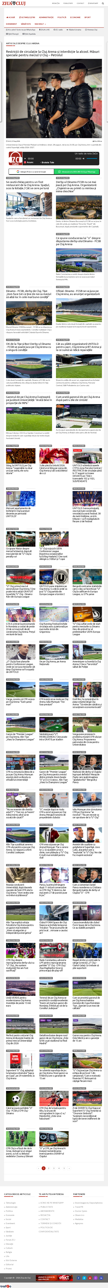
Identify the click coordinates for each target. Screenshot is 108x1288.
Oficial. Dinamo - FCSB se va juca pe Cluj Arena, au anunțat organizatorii (77, 292)
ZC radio (59, 30)
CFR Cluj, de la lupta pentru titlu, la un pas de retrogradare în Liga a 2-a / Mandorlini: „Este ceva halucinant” (52, 1113)
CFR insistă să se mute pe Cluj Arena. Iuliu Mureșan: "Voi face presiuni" (53, 702)
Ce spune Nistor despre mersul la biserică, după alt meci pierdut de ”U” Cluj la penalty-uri (19, 552)
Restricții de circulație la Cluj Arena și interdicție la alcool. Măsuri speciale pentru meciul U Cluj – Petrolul (52, 53)
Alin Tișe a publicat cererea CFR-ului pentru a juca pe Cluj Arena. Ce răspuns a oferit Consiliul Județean (20, 848)
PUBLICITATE (46, 1207)
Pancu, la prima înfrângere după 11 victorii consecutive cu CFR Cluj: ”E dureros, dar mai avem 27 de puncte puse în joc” (53, 889)
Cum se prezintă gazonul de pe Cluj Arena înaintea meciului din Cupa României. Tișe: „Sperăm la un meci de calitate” (86, 1002)
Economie (75, 17)
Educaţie (9, 1244)
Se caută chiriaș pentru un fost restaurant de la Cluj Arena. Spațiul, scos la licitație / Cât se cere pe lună (28, 185)
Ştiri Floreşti (13, 34)
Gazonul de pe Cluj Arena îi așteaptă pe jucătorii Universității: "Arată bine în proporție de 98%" (29, 399)
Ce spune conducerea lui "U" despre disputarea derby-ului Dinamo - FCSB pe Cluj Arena (78, 241)
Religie (9, 1252)
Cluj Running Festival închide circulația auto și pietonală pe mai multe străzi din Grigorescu (53, 627)
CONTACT (45, 1219)
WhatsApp (93, 3)
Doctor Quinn (81, 1211)
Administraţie (46, 17)
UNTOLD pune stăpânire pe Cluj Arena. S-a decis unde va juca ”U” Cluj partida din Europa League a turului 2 (53, 590)
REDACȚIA (45, 1215)
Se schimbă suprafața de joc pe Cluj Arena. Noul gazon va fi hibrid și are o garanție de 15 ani (53, 1074)
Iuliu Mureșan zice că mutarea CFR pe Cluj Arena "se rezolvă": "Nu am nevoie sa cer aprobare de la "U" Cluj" (87, 813)
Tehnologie (11, 1203)
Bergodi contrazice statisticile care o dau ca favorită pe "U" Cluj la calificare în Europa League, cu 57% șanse (87, 590)
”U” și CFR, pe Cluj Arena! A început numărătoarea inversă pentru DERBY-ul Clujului (52, 1152)
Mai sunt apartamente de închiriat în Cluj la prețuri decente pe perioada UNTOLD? (18, 512)
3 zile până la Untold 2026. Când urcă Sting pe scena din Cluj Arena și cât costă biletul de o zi (53, 469)
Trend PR (79, 1207)
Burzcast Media (63, 1283)
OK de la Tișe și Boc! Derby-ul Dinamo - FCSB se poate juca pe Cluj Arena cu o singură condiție (28, 346)
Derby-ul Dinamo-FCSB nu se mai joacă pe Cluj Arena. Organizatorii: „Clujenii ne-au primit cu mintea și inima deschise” (76, 186)
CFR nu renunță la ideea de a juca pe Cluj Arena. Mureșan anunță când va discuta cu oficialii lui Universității (20, 775)
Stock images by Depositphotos (89, 1203)
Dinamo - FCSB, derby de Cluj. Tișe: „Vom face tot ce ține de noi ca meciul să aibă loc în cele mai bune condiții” (28, 294)
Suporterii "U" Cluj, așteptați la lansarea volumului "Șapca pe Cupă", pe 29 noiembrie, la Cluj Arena (20, 1074)
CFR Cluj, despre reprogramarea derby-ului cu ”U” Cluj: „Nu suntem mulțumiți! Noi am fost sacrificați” (20, 965)
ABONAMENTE (47, 1211)
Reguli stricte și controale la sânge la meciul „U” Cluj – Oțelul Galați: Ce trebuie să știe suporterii (86, 964)
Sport (87, 17)
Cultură (9, 1248)
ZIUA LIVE (45, 30)
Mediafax (79, 1219)
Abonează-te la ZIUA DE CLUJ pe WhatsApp (78, 171)
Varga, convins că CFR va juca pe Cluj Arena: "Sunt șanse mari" (20, 702)
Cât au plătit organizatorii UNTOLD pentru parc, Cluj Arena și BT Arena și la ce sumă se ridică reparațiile (78, 346)
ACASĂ (11, 17)
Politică (62, 17)
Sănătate (26, 24)
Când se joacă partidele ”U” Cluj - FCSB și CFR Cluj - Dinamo (19, 1111)
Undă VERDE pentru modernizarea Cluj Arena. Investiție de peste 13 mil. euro (18, 1001)
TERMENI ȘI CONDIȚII (50, 1223)
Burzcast (52, 1283)
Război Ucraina (75, 30)
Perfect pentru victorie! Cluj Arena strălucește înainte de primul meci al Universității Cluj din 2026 (20, 1039)
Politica (9, 1211)
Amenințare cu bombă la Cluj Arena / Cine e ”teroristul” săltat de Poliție (87, 664)
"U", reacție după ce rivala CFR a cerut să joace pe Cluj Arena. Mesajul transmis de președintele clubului (52, 813)
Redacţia (56, 3)
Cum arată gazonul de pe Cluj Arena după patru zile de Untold (78, 398)
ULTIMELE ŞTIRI (28, 17)
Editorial (9, 1264)
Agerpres (79, 1223)
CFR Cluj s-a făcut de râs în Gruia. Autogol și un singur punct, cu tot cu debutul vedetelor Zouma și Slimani (19, 1152)
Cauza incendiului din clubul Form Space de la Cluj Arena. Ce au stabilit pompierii (86, 925)
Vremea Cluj (92, 30)
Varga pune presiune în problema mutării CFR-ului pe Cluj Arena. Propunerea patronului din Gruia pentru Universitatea (87, 739)
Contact (80, 3)
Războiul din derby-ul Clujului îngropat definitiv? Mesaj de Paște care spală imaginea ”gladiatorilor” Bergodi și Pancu (87, 777)
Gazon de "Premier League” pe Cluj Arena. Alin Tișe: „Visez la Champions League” (20, 737)
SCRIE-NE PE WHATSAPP (52, 1203)
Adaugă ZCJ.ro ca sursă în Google (33, 171)
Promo (9, 1268)
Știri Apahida (30, 34)
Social (8, 1219)
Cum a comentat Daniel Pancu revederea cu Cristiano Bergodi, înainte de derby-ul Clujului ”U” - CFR (87, 888)
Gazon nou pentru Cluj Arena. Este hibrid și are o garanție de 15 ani (87, 1038)
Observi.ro (79, 1215)
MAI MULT (39, 24)
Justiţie (9, 1235)
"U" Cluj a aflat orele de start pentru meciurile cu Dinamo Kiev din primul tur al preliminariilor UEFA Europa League (86, 629)
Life (7, 1256)
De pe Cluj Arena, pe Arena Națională (52, 662)
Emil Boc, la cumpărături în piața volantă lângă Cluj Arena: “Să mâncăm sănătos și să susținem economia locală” (87, 703)
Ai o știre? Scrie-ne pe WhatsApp (21, 30)
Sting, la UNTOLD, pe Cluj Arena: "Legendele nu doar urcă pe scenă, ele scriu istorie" (19, 469)
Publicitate (68, 3)
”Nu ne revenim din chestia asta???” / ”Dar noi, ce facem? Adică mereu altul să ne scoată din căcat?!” (20, 813)
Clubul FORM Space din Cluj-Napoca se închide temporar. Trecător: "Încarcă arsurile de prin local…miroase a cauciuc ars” (53, 927)
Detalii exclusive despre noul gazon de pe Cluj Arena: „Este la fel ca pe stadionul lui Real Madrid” (53, 1039)
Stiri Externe (11, 1260)
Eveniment (11, 24)
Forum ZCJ (10, 1240)
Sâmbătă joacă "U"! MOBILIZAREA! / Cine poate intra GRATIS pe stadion (53, 737)
